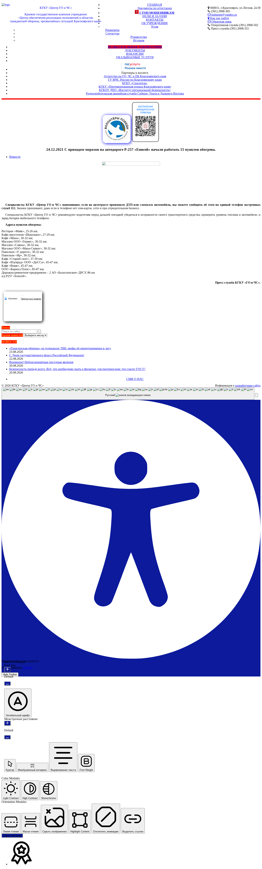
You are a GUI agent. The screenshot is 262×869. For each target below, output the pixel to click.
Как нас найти (219, 18)
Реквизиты (112, 30)
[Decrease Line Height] (7, 737)
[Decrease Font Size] (7, 683)
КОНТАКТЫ (154, 19)
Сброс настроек (12, 835)
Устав (154, 26)
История (138, 40)
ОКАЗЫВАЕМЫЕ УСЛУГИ (135, 57)
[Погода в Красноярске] (23, 295)
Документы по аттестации (154, 8)
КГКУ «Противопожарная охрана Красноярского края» (135, 86)
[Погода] (11, 298)
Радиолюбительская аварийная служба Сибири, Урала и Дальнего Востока (135, 93)
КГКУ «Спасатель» (134, 83)
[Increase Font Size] (7, 669)
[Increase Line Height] (7, 723)
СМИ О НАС (135, 379)
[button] (256, 395)
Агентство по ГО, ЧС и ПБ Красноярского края (135, 76)
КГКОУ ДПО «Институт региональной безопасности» (135, 90)
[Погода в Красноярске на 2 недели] (31, 298)
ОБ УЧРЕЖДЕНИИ (155, 23)
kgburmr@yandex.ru (224, 14)
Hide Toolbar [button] (10, 674)
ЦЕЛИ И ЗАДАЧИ (154, 16)
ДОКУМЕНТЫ (135, 50)
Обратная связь (221, 21)
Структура (112, 33)
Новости (15, 156)
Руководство (138, 37)
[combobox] (128, 393)
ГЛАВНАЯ (154, 4)
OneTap (28, 667)
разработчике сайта (247, 385)
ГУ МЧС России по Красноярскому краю (135, 79)
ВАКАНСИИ (135, 53)
